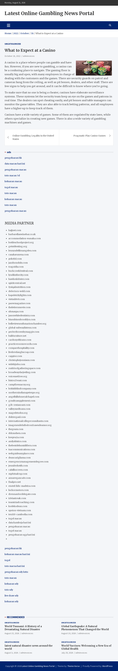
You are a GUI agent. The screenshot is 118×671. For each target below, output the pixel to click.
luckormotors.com (18, 490)
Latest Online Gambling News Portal (49, 13)
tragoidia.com (16, 266)
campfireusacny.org (19, 384)
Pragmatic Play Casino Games (89, 135)
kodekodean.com (17, 506)
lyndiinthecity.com (18, 275)
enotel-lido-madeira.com (21, 486)
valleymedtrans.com (19, 408)
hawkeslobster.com (18, 279)
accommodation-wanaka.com (24, 238)
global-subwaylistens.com (22, 327)
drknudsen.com (17, 433)
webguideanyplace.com (21, 453)
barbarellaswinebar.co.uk (22, 234)
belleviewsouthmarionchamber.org (27, 323)
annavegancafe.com (19, 478)
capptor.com (15, 356)
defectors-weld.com (19, 291)
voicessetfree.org (17, 376)
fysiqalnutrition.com (19, 287)
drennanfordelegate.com (22, 494)
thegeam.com (15, 429)
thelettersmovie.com (19, 307)
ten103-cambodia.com (20, 514)
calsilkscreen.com (18, 469)
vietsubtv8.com (16, 299)
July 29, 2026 (67, 652)
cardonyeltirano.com (19, 339)
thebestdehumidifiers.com (22, 445)
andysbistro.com (17, 441)
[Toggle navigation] (8, 25)
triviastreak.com (17, 498)
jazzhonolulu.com (18, 262)
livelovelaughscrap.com (21, 352)
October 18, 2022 (12, 56)
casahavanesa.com (18, 254)
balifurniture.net (17, 335)
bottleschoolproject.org (21, 242)
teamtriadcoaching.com (21, 502)
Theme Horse (73, 666)
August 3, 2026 (11, 652)
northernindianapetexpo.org (24, 392)
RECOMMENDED (16, 617)
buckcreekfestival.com (20, 271)
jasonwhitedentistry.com (21, 315)
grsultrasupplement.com (21, 400)
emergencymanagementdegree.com (28, 461)
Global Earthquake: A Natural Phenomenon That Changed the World (85, 628)
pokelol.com (15, 258)
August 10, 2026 (68, 633)
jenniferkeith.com (18, 465)
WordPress (107, 666)
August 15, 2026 (12, 633)
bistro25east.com (17, 380)
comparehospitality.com (21, 348)
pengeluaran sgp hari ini (21, 534)
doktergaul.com (17, 417)
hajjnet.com (14, 230)
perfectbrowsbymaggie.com (23, 331)
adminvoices (29, 56)
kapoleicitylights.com (19, 295)
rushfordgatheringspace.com (24, 368)
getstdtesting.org (17, 246)
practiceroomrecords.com (22, 344)
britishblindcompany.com (22, 388)
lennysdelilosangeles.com (22, 250)
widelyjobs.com (16, 364)
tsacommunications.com (21, 449)
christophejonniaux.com (21, 360)
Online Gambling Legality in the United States (33, 137)
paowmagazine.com (19, 303)
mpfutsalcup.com (17, 473)
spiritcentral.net (17, 283)
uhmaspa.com (16, 311)
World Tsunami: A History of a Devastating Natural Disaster (23, 628)
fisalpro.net (14, 482)
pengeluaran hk (13, 157)
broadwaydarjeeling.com (21, 372)
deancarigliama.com (19, 457)
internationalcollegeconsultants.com (28, 421)
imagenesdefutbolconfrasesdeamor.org (30, 425)
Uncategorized (13, 43)
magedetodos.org (18, 412)
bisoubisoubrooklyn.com (21, 319)
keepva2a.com (16, 437)
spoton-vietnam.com (19, 510)
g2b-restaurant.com (19, 404)
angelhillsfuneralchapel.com (23, 396)
